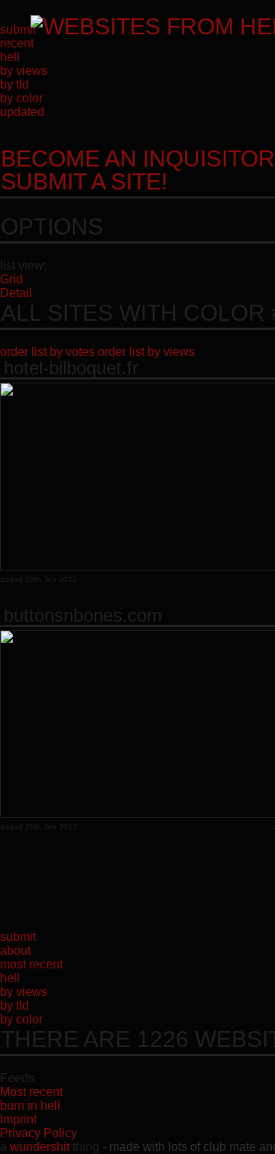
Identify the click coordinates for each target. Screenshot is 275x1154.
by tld (14, 84)
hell (10, 56)
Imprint (18, 1119)
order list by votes (47, 351)
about (15, 950)
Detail (16, 292)
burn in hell (30, 1105)
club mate (229, 1146)
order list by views (146, 351)
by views (23, 70)
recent (17, 43)
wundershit (40, 1146)
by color (21, 98)
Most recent (31, 1091)
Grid (11, 279)
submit (18, 29)
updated (22, 111)
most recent (31, 964)
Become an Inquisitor (138, 170)
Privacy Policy (38, 1133)
